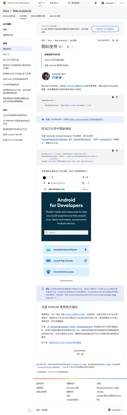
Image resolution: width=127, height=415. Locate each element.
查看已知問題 (41, 391)
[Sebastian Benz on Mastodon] (56, 78)
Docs (6, 10)
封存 (68, 395)
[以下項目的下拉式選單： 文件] (45, 2)
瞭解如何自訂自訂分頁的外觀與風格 (65, 342)
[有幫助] (113, 40)
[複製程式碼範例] (117, 97)
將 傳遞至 (70, 327)
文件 (40, 3)
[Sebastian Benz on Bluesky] (60, 78)
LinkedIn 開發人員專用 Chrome (109, 395)
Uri (42, 143)
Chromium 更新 (73, 388)
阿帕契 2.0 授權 (105, 364)
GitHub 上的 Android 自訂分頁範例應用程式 (86, 119)
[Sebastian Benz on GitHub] (53, 78)
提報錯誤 (39, 388)
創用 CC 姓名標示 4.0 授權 (76, 364)
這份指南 (69, 333)
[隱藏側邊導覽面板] (29, 410)
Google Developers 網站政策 (48, 367)
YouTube (100, 391)
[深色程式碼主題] (113, 97)
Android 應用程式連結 (75, 314)
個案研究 (70, 391)
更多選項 (53, 3)
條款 (38, 410)
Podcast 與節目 (73, 399)
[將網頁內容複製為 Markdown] (68, 47)
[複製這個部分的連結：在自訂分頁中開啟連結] (73, 128)
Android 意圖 (55, 16)
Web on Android (22, 10)
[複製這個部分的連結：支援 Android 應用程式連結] (80, 307)
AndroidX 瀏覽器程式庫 (76, 86)
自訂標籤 (23, 16)
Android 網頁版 (9, 16)
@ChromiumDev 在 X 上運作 (108, 388)
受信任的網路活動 (38, 16)
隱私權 (44, 410)
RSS (98, 399)
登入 (122, 3)
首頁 (43, 40)
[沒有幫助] (117, 40)
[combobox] (79, 3)
